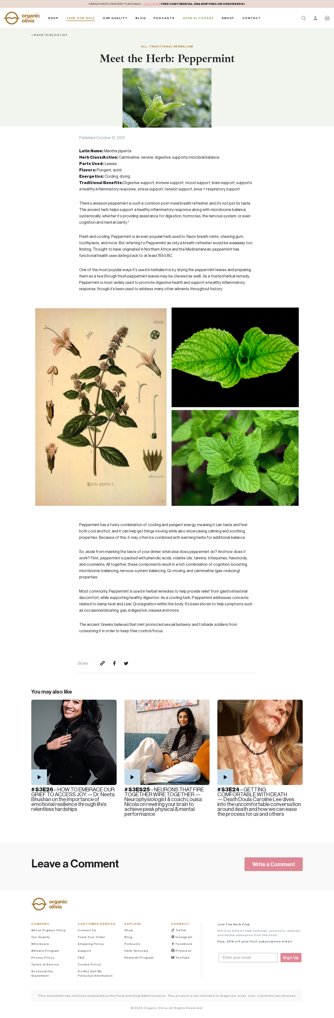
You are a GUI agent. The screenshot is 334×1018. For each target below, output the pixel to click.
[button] (22, 18)
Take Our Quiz (80, 18)
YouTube (182, 957)
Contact (251, 18)
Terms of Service (45, 964)
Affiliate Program (45, 950)
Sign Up (291, 957)
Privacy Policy (43, 957)
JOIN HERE (151, 4)
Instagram (183, 937)
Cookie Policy (89, 964)
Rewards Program (139, 957)
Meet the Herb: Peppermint (167, 58)
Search (304, 18)
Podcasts (132, 944)
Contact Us (87, 930)
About (228, 18)
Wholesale (40, 944)
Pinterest (183, 950)
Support (84, 950)
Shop (53, 18)
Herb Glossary (198, 18)
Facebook (183, 944)
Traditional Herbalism (171, 46)
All (144, 46)
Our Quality (115, 18)
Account (315, 18)
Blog (140, 18)
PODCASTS (164, 18)
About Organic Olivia (48, 930)
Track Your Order (91, 937)
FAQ (81, 957)
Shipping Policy (91, 944)
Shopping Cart (327, 18)
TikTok (180, 930)
